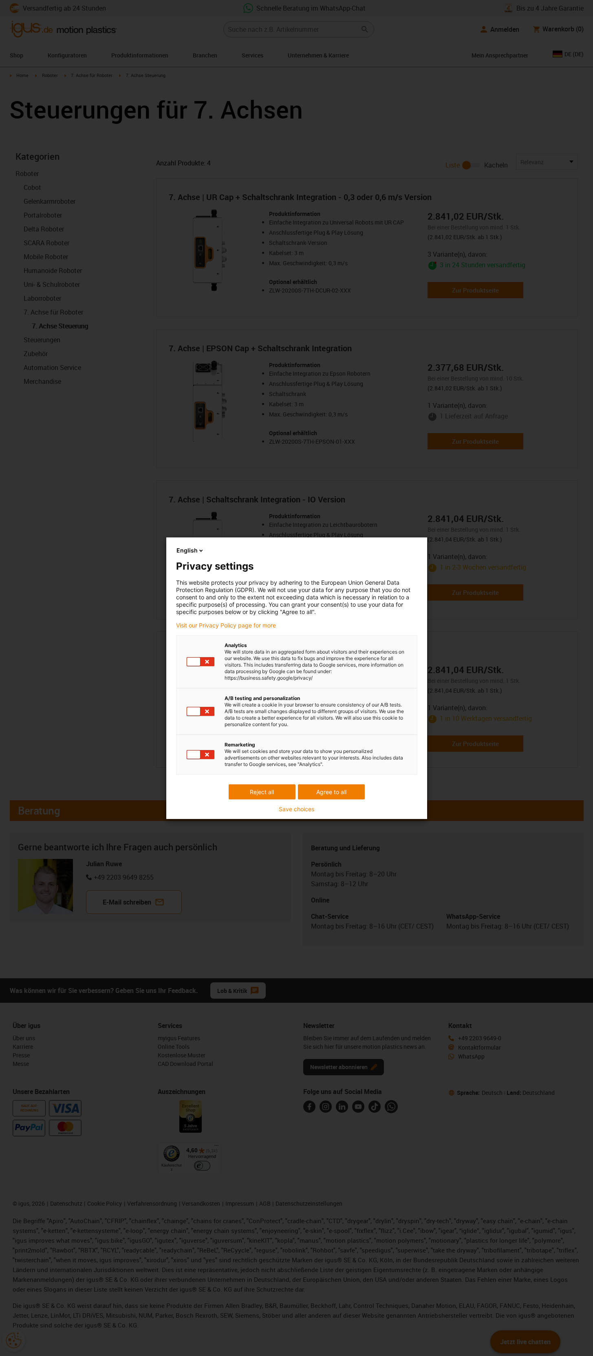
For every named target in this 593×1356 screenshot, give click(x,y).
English (187, 550)
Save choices (296, 809)
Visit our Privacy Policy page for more (226, 625)
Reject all (262, 791)
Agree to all (331, 791)
